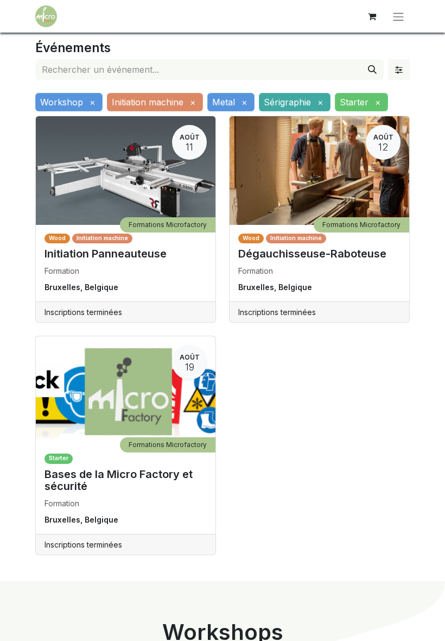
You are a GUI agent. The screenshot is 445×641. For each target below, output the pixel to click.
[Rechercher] (372, 69)
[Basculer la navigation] (398, 16)
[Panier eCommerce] (372, 16)
